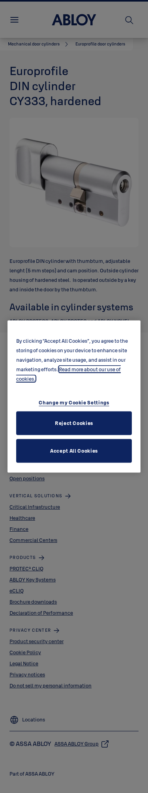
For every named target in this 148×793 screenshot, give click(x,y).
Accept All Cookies (74, 450)
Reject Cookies (74, 422)
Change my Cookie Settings (74, 402)
